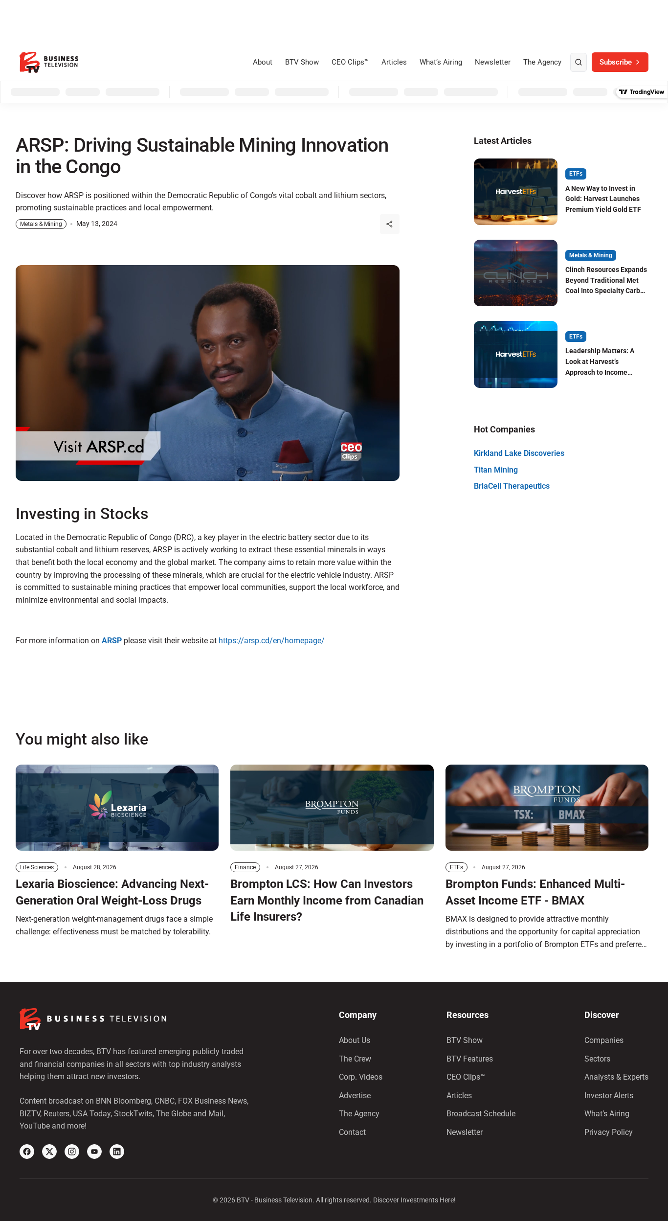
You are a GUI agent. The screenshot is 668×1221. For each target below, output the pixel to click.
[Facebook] (27, 1151)
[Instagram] (72, 1151)
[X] (49, 1151)
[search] (578, 62)
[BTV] (49, 62)
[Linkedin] (117, 1151)
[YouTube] (94, 1151)
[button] (390, 224)
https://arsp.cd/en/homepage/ (272, 640)
